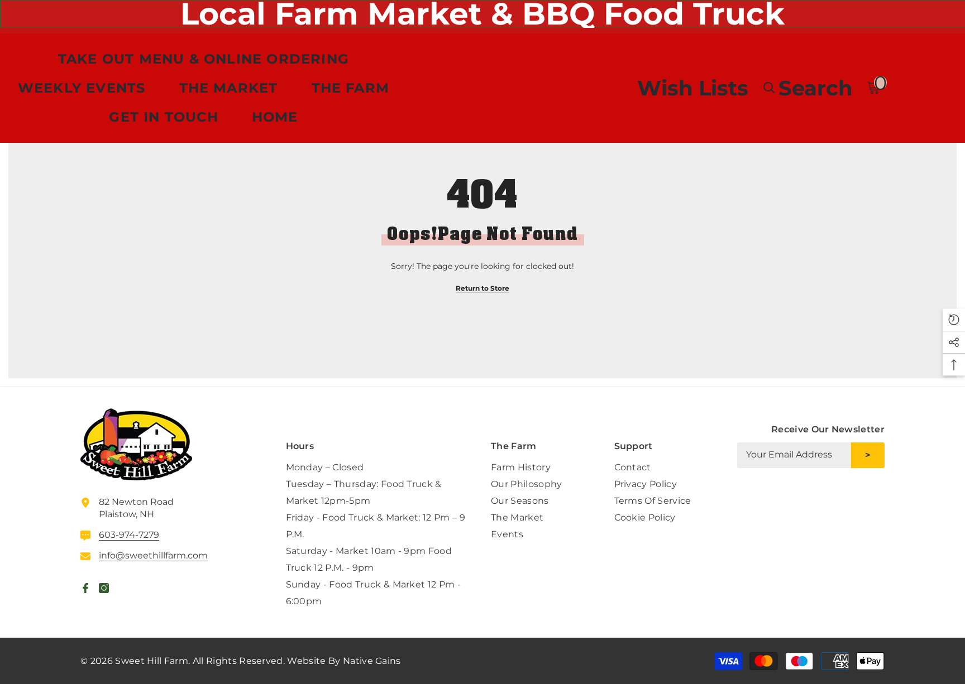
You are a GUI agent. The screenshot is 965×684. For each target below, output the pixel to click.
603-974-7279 (129, 534)
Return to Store (482, 288)
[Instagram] (876, 496)
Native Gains (372, 661)
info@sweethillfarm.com (153, 555)
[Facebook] (849, 496)
